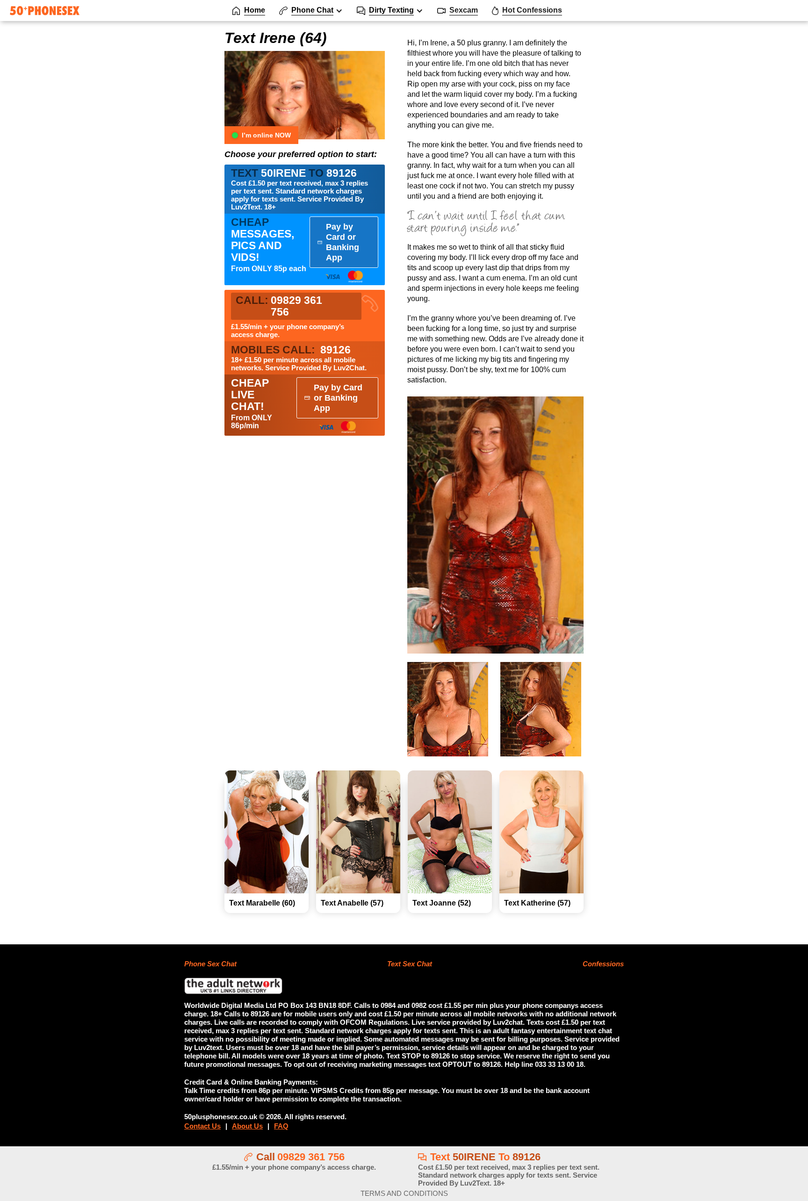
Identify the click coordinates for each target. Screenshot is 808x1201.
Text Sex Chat (409, 964)
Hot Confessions (532, 10)
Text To (508, 1169)
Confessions (603, 964)
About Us (247, 1126)
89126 (291, 350)
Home (254, 10)
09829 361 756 (311, 1157)
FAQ (281, 1126)
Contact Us (202, 1126)
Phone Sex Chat (210, 964)
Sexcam (463, 10)
